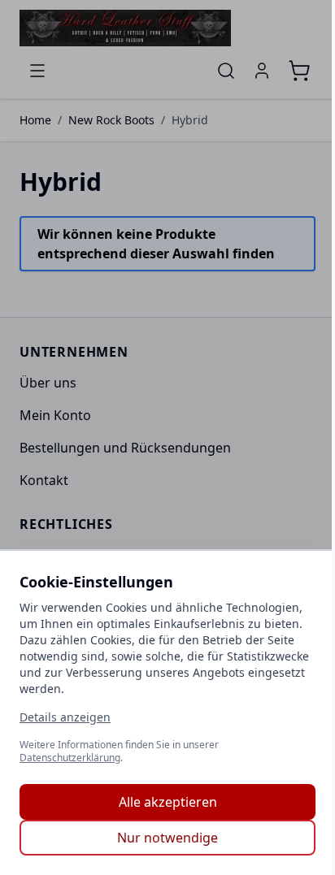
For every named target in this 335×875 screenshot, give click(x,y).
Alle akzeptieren (168, 802)
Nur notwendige (167, 838)
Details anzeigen (65, 717)
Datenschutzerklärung (70, 758)
